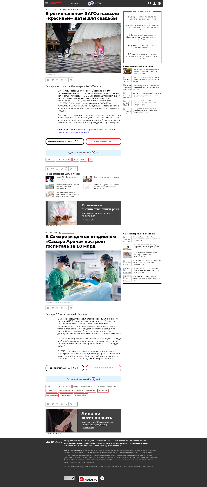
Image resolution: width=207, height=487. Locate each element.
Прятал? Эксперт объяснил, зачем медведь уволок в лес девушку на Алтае (146, 79)
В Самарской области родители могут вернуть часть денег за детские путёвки (142, 56)
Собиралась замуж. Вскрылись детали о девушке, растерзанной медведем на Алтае (145, 111)
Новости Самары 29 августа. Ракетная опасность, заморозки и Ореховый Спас (142, 28)
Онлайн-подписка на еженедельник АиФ (130, 441)
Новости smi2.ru (53, 226)
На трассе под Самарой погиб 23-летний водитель (142, 47)
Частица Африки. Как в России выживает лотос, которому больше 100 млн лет (146, 239)
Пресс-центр (89, 441)
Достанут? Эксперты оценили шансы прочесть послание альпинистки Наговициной (147, 95)
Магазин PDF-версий (104, 441)
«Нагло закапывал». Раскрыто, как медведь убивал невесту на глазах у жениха (146, 87)
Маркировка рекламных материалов (78, 446)
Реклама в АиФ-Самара (73, 443)
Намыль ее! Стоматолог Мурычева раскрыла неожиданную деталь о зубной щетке (146, 270)
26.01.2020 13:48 (51, 10)
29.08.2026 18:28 (51, 233)
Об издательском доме (73, 441)
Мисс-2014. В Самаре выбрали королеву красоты (67, 178)
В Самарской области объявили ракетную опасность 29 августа (142, 18)
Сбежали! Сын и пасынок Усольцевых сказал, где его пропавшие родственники (147, 262)
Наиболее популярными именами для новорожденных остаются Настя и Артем (106, 186)
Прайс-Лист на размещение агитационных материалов (105, 443)
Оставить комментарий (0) (103, 141)
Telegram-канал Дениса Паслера (58, 302)
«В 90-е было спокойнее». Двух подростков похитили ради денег (146, 246)
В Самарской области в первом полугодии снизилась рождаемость (67, 186)
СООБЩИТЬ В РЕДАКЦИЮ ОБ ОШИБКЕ (108, 446)
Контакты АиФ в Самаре (139, 443)
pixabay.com (50, 74)
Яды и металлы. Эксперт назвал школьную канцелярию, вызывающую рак (145, 254)
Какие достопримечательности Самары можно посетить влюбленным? (87, 130)
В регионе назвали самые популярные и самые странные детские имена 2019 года (67, 194)
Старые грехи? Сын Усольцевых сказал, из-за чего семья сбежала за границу (146, 278)
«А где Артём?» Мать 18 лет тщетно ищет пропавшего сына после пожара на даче (146, 103)
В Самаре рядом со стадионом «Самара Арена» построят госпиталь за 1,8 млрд (142, 37)
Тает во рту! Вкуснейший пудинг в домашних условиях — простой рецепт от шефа (146, 71)
